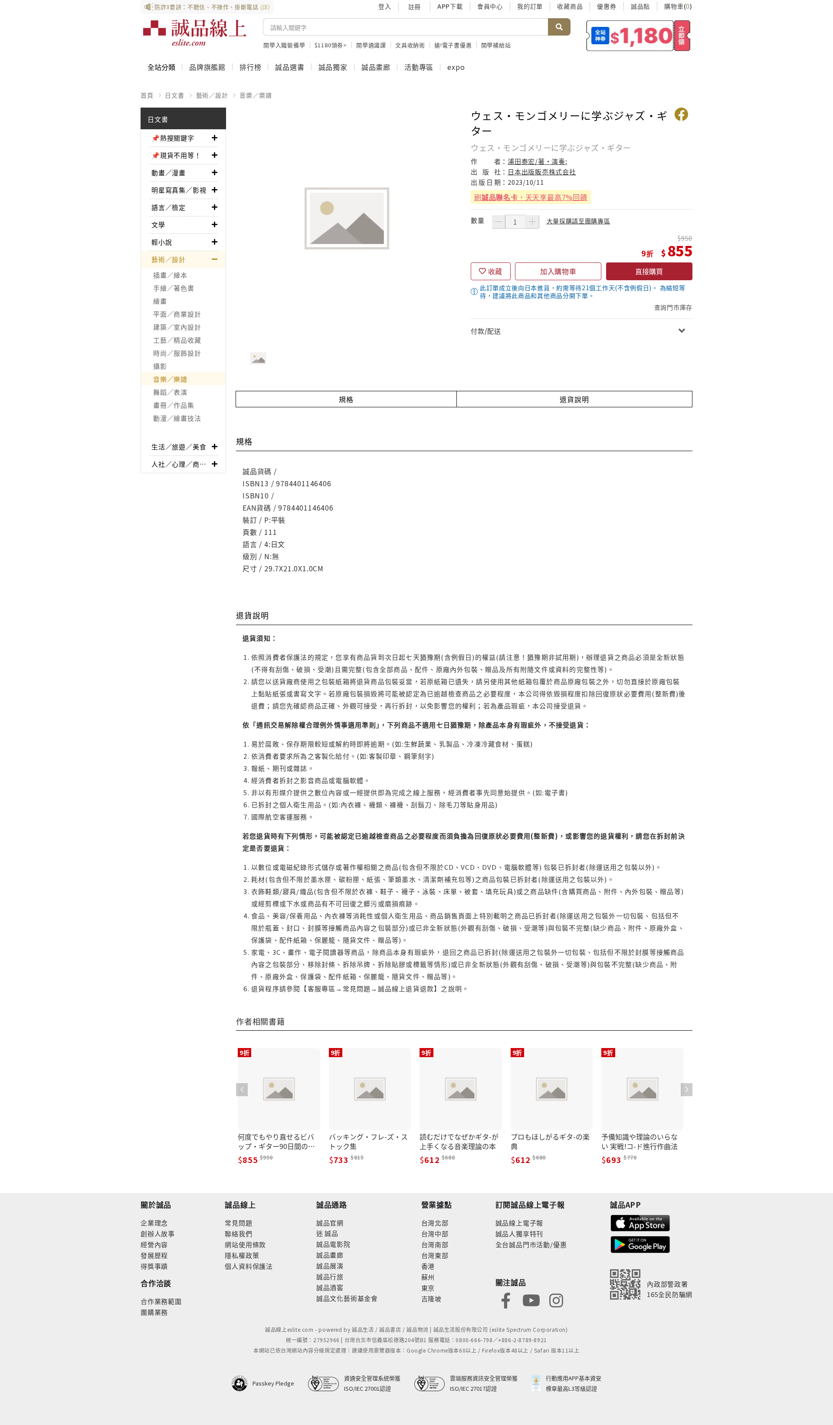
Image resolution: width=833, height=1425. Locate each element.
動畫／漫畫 (168, 172)
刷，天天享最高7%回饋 (530, 197)
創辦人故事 (158, 1233)
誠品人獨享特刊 (519, 1233)
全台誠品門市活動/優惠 (531, 1244)
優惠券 (606, 6)
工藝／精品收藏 (177, 339)
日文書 (174, 95)
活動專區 (418, 67)
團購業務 (154, 1312)
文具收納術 (410, 45)
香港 (428, 1266)
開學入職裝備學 (284, 45)
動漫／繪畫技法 (177, 418)
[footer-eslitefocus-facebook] (505, 1299)
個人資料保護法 (249, 1266)
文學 (158, 224)
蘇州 (428, 1276)
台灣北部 (435, 1222)
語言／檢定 (168, 207)
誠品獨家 (333, 67)
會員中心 (490, 6)
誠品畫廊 (375, 67)
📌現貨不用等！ (176, 155)
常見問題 (238, 1222)
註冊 (414, 6)
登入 (384, 6)
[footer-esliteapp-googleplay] (640, 1243)
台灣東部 (435, 1255)
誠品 (330, 1233)
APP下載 (450, 6)
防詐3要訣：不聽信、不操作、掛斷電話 (212, 7)
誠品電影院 (333, 1243)
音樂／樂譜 (255, 95)
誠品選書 (289, 67)
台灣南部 (435, 1244)
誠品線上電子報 (519, 1222)
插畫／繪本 (170, 274)
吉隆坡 (431, 1298)
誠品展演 (330, 1265)
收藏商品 (570, 6)
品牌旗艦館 (207, 67)
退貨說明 (574, 399)
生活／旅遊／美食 (178, 446)
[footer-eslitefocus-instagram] (556, 1299)
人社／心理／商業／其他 (181, 463)
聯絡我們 (238, 1233)
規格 (346, 399)
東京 (428, 1287)
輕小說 (161, 241)
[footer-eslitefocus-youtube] (531, 1299)
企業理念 (154, 1222)
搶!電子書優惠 (453, 45)
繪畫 (160, 300)
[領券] (638, 35)
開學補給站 (496, 45)
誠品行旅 (330, 1276)
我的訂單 (530, 6)
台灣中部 (435, 1233)
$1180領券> (331, 45)
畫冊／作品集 (173, 404)
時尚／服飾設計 (177, 352)
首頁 (147, 95)
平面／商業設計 (177, 313)
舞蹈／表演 (170, 391)
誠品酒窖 (330, 1287)
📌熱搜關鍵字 (172, 137)
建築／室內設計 (177, 326)
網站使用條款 (245, 1244)
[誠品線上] (195, 32)
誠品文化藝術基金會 (347, 1298)
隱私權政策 (242, 1255)
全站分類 (161, 67)
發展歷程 (154, 1255)
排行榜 (250, 67)
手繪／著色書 (173, 287)
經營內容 (154, 1244)
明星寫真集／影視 (178, 189)
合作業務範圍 (161, 1301)
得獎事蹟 (154, 1266)
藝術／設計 (212, 95)
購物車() (678, 6)
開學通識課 (371, 45)
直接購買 (649, 271)
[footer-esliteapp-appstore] (640, 1221)
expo (456, 67)
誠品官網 (330, 1222)
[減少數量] (498, 222)
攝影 (160, 365)
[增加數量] (532, 222)
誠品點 (640, 6)
